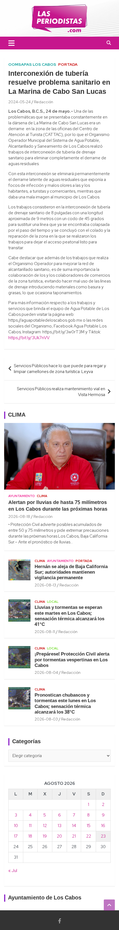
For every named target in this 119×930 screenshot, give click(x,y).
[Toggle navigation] (11, 43)
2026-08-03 (46, 719)
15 (88, 825)
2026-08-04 (46, 672)
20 (59, 836)
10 (16, 825)
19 (45, 836)
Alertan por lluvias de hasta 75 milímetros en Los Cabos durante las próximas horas (57, 505)
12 (45, 825)
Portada (67, 64)
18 (30, 836)
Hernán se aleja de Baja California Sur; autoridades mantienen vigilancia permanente (71, 572)
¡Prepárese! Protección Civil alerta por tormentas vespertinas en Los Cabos (72, 660)
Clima (42, 496)
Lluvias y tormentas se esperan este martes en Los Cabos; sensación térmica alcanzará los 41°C (69, 616)
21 (74, 836)
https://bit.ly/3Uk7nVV (28, 338)
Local (52, 601)
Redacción (43, 101)
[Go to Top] (109, 905)
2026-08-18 (19, 516)
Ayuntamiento (21, 496)
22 (88, 836)
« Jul (12, 870)
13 (59, 825)
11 (30, 825)
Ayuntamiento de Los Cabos (44, 898)
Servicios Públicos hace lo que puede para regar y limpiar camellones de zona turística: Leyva (60, 368)
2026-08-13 (45, 585)
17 (16, 836)
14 (74, 825)
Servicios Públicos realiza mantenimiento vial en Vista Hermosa (61, 391)
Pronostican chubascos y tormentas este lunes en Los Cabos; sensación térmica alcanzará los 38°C (65, 703)
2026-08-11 (45, 631)
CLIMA (16, 415)
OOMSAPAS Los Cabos (32, 64)
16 (103, 825)
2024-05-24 (19, 101)
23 (103, 836)
